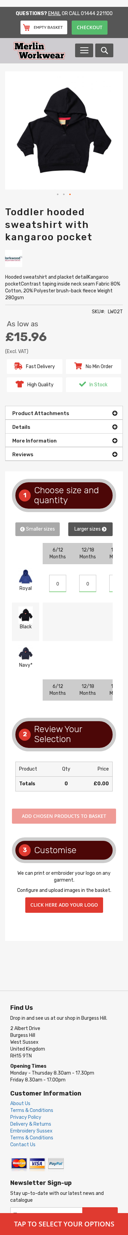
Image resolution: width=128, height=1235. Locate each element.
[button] (58, 195)
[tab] (64, 413)
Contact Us (22, 1145)
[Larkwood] (13, 258)
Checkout (89, 27)
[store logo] (44, 50)
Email (54, 13)
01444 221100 (97, 13)
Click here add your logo (64, 904)
